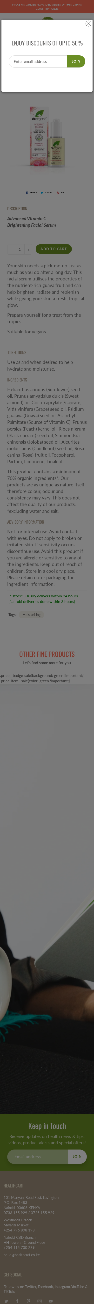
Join (76, 61)
